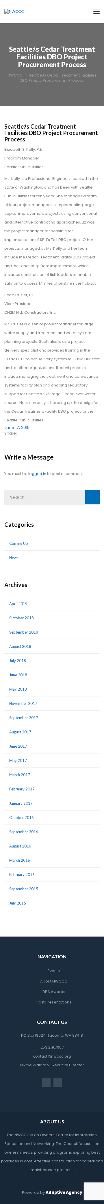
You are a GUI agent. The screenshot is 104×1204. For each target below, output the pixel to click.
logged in (37, 473)
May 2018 (18, 689)
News (13, 557)
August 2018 (20, 646)
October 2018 (21, 618)
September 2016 (23, 831)
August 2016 (20, 846)
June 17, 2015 (16, 427)
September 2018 (23, 632)
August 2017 (20, 732)
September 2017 (23, 717)
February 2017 (22, 789)
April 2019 (18, 603)
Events (54, 971)
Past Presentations (53, 1002)
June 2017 (18, 746)
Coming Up (18, 543)
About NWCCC (53, 981)
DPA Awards (53, 991)
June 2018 (18, 675)
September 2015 (23, 888)
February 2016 (22, 874)
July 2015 (17, 903)
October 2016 (21, 817)
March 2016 (19, 860)
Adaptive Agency (64, 1192)
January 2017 (21, 803)
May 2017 (18, 760)
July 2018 (17, 660)
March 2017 (19, 774)
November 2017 (23, 703)
